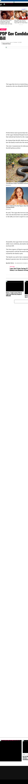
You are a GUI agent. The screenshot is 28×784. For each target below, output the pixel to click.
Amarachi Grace (7, 43)
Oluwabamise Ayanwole (21, 263)
